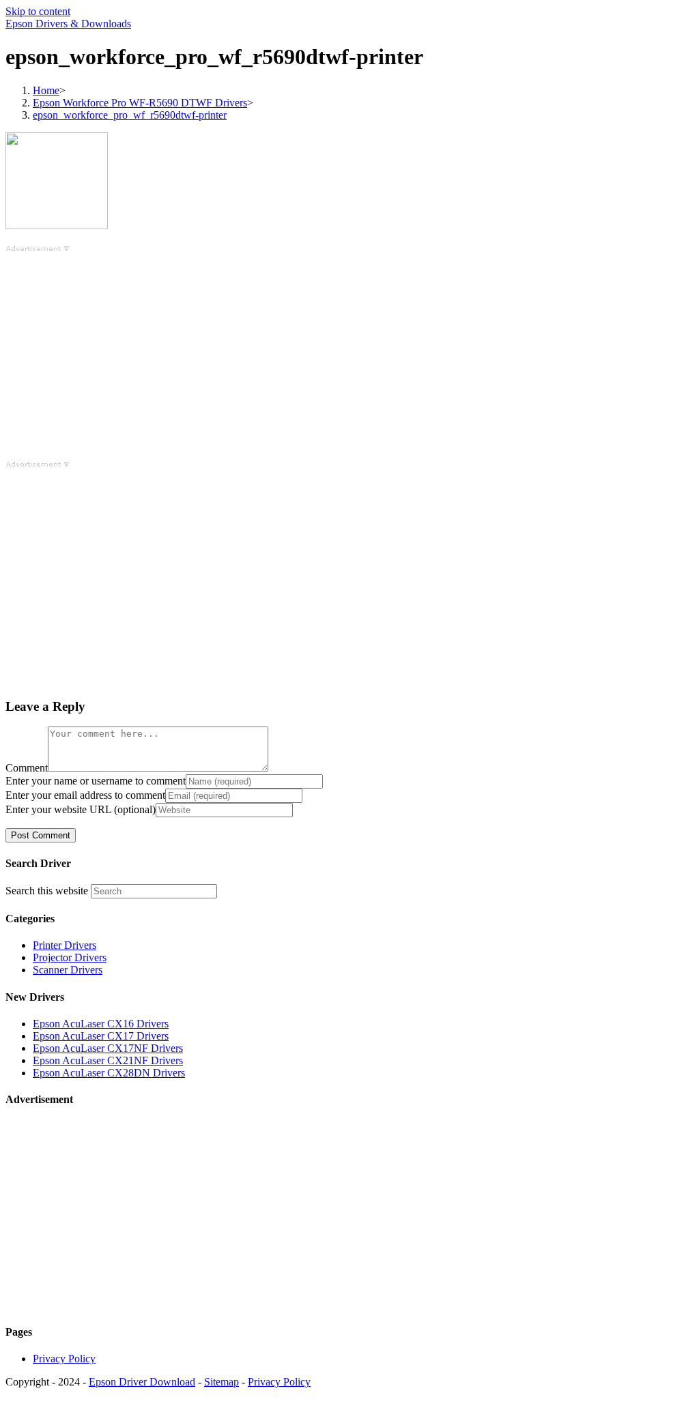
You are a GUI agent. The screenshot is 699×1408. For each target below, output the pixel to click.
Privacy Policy (64, 1358)
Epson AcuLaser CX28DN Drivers (109, 1073)
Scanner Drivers (67, 970)
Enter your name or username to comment (95, 781)
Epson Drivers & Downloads (68, 23)
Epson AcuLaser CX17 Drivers (101, 1036)
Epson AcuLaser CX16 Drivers (101, 1023)
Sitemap (221, 1382)
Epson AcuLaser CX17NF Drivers (108, 1048)
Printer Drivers (64, 945)
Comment (26, 768)
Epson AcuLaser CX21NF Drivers (108, 1060)
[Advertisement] (349, 350)
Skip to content (37, 11)
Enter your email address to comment (85, 795)
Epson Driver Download (142, 1382)
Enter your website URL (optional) (80, 809)
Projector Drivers (69, 957)
